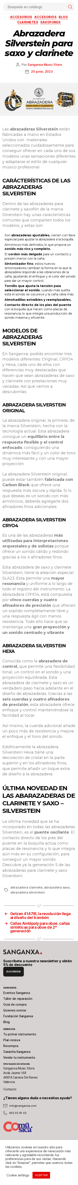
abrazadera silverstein (27, 892)
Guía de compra (14, 1004)
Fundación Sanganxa (18, 1016)
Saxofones (50, 22)
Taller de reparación (17, 998)
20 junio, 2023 (42, 71)
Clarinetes (27, 22)
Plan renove (11, 1040)
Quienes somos (14, 1010)
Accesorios (21, 17)
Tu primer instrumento (19, 1034)
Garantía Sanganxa (16, 1051)
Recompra (10, 1046)
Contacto (9, 1089)
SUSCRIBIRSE (13, 971)
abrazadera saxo (57, 887)
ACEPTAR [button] (41, 1175)
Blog (6, 1022)
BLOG (63, 17)
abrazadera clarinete (26, 887)
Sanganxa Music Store (45, 65)
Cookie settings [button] (17, 1175)
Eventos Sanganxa (16, 993)
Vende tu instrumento (19, 1057)
